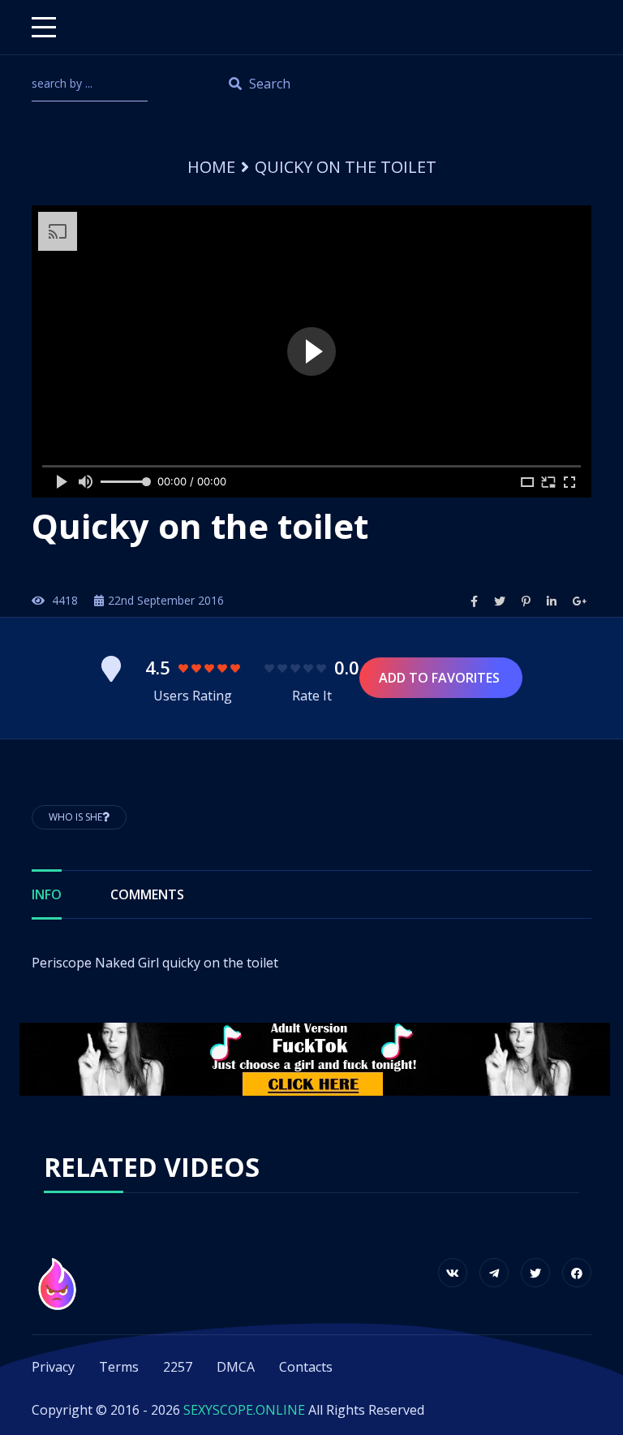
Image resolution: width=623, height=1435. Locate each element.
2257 (177, 1367)
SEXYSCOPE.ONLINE (244, 1410)
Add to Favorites (441, 678)
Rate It (312, 696)
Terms (119, 1367)
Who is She (75, 817)
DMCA (236, 1367)
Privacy (53, 1367)
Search (268, 84)
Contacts (306, 1367)
